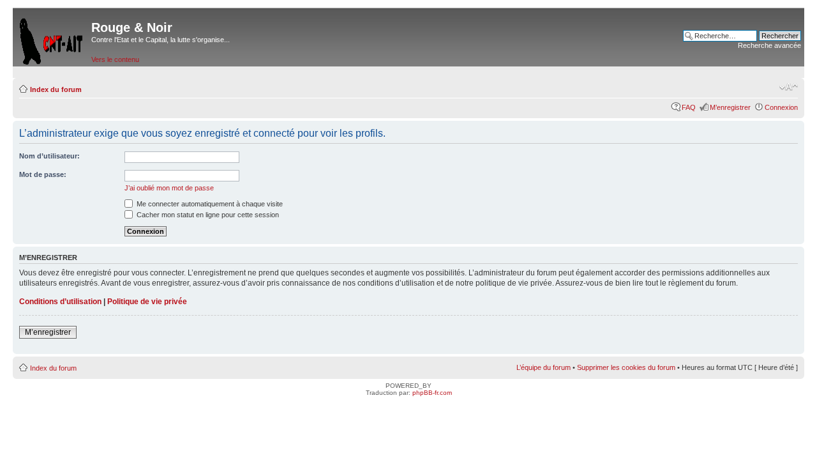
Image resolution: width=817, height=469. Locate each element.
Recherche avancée (769, 45)
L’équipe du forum (543, 367)
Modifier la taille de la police (788, 87)
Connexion (781, 107)
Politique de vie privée (147, 301)
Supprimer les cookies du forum (626, 367)
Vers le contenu (115, 59)
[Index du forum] (52, 38)
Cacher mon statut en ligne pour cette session (207, 215)
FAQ (689, 107)
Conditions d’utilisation (60, 301)
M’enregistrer (730, 107)
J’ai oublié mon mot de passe (169, 188)
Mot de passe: (42, 174)
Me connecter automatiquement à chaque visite (209, 204)
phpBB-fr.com (432, 392)
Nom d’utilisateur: (49, 156)
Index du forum (56, 89)
